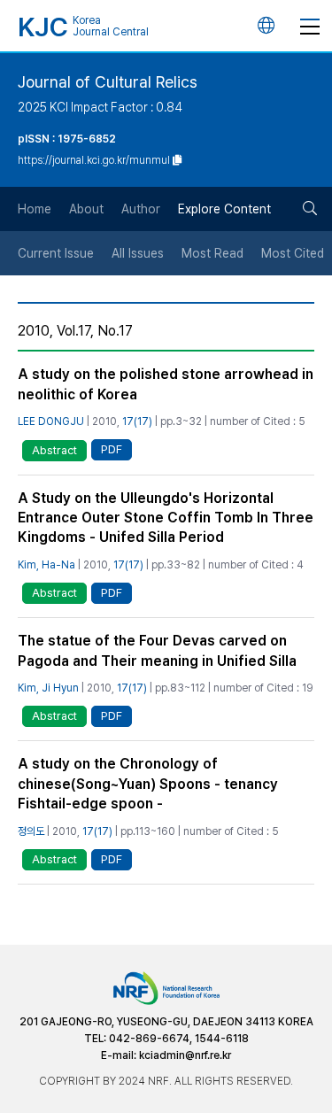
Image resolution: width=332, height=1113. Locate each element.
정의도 (31, 831)
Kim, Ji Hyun (48, 688)
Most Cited (292, 253)
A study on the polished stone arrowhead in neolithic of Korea (165, 384)
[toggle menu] (310, 26)
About (86, 209)
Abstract (54, 450)
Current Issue (56, 253)
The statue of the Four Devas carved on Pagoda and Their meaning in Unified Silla (157, 650)
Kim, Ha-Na (46, 565)
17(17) (137, 421)
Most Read (212, 253)
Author (140, 209)
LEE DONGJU (51, 421)
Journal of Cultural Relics (107, 82)
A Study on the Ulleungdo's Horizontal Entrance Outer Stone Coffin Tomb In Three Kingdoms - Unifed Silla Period (165, 518)
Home (34, 209)
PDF (111, 449)
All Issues (138, 253)
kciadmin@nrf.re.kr (185, 1055)
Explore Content (224, 209)
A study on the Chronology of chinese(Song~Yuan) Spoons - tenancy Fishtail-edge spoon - (148, 783)
